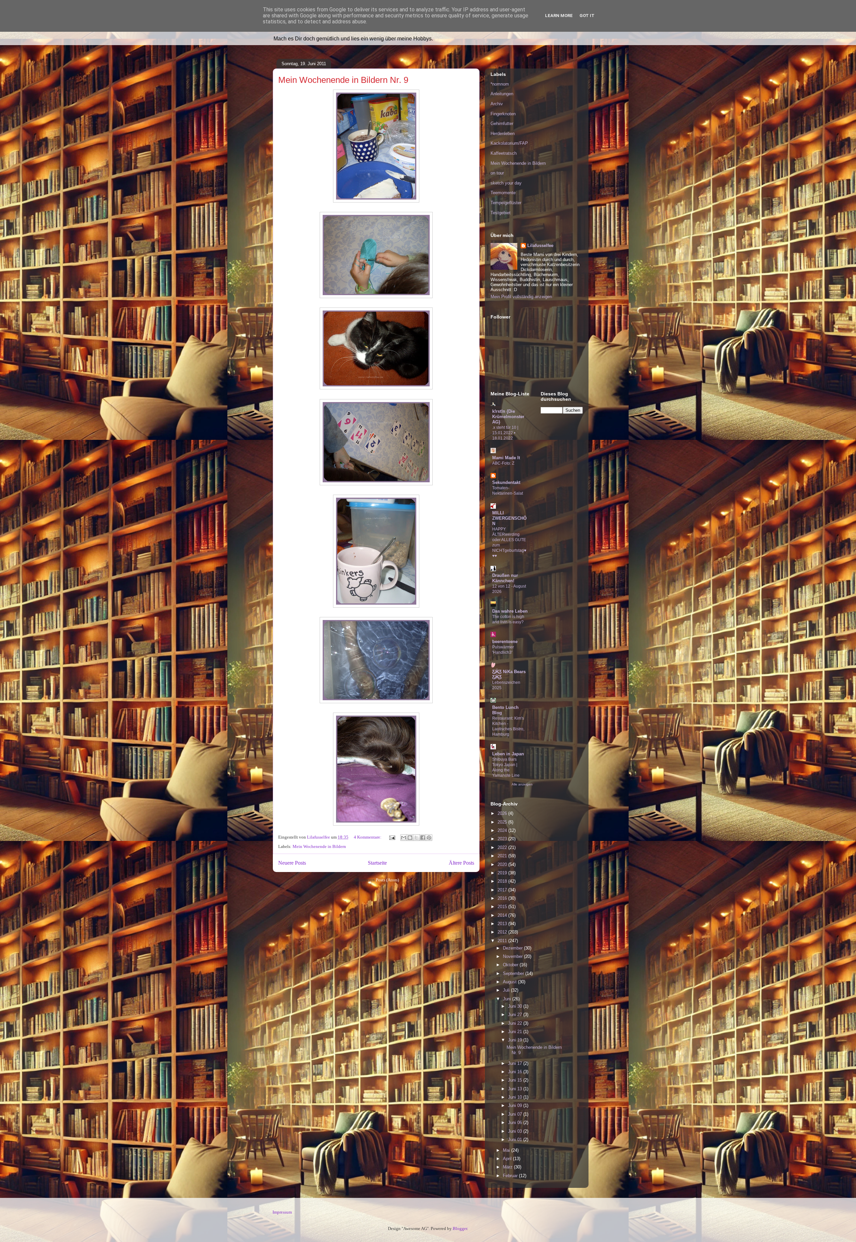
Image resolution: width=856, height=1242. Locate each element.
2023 (503, 838)
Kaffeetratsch (504, 153)
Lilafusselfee (540, 245)
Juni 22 (515, 1023)
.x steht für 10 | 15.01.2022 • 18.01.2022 (505, 433)
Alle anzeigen (522, 784)
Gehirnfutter (502, 123)
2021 (503, 855)
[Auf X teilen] (416, 837)
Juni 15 (515, 1080)
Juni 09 (515, 1105)
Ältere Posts (461, 863)
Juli (507, 990)
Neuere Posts (292, 863)
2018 (503, 881)
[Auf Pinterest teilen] (429, 837)
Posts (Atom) (387, 879)
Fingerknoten (503, 113)
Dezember (513, 948)
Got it (587, 15)
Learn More (559, 15)
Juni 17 (515, 1063)
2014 (503, 915)
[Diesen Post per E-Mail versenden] (403, 837)
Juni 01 (515, 1139)
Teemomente (503, 192)
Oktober (511, 964)
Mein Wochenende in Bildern (319, 846)
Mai (507, 1150)
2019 (503, 872)
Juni (507, 998)
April (508, 1158)
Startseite (377, 863)
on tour (497, 172)
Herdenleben (503, 133)
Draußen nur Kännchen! (505, 578)
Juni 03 (515, 1131)
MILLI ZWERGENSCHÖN (509, 518)
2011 (503, 940)
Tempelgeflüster (506, 202)
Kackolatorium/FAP (509, 143)
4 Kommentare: (368, 837)
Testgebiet (501, 212)
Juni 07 (515, 1114)
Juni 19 (515, 1039)
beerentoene (505, 641)
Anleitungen (502, 93)
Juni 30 (515, 1006)
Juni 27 (515, 1014)
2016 (503, 898)
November (513, 956)
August (510, 981)
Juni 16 (515, 1071)
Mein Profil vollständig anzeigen (521, 296)
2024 (503, 830)
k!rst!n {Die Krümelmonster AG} (508, 416)
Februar (511, 1175)
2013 (503, 923)
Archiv (497, 103)
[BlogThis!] (410, 837)
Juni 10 (515, 1097)
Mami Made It (506, 457)
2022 (503, 847)
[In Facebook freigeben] (422, 837)
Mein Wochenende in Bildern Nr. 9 (343, 80)
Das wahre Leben (510, 611)
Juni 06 (515, 1122)
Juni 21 (515, 1031)
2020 (503, 864)
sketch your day (506, 182)
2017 (503, 889)
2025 (503, 822)
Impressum (282, 1212)
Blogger (460, 1228)
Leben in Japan (508, 753)
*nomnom (500, 84)
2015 (503, 906)
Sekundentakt (506, 482)
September (514, 973)
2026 (503, 813)
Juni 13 (515, 1088)
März (508, 1166)
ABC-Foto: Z (503, 463)
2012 (503, 932)
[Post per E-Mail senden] (391, 837)
